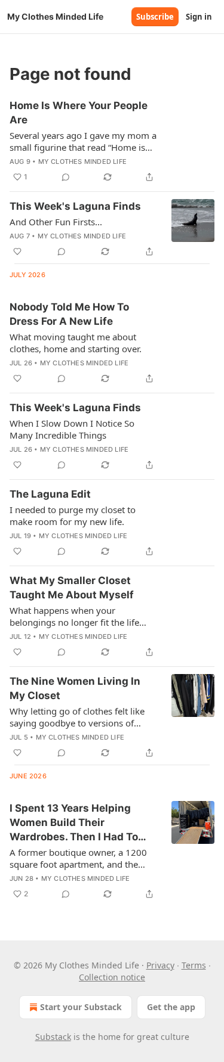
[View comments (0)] (65, 177)
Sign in (199, 16)
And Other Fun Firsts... (56, 222)
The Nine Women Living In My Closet (75, 688)
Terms (194, 965)
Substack (53, 1036)
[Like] (17, 251)
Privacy (160, 965)
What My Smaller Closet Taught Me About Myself (72, 588)
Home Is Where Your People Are (79, 113)
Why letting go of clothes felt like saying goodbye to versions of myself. (77, 717)
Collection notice (112, 977)
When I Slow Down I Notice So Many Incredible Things (72, 429)
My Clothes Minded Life (82, 161)
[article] (112, 141)
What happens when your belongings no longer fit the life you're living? (74, 616)
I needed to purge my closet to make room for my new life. (73, 515)
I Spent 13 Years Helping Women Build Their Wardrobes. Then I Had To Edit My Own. (74, 823)
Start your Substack (81, 1007)
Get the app (171, 1007)
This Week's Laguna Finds (75, 206)
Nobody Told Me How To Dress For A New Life (69, 314)
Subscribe (155, 16)
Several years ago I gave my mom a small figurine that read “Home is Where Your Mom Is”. (83, 141)
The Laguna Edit (50, 494)
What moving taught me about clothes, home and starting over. (76, 343)
